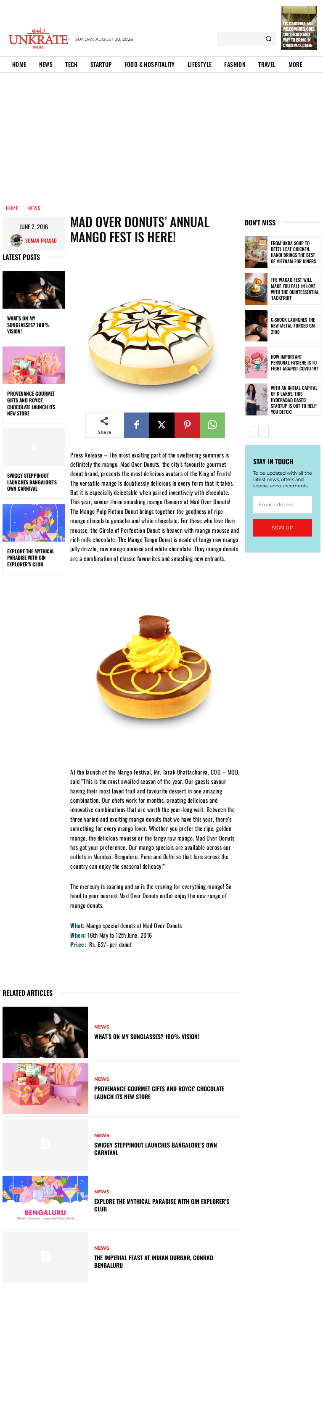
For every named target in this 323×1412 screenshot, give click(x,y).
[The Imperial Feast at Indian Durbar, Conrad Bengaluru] (45, 1257)
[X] (162, 425)
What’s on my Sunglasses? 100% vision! (28, 325)
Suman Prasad (41, 240)
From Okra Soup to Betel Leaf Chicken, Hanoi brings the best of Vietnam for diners (293, 252)
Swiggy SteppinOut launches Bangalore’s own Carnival (32, 482)
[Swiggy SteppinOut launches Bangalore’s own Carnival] (34, 447)
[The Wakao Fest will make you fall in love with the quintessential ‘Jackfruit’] (256, 289)
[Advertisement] (161, 136)
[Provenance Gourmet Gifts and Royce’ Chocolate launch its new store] (34, 365)
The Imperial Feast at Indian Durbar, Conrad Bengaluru (153, 1261)
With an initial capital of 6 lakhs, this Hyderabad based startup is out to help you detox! (294, 399)
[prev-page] (250, 431)
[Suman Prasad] (17, 240)
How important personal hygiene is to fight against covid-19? (294, 362)
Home (12, 208)
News (34, 208)
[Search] (268, 39)
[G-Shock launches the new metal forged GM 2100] (256, 326)
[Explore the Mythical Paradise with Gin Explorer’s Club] (34, 523)
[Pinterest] (187, 425)
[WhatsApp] (212, 425)
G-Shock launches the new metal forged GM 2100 (293, 325)
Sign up (283, 527)
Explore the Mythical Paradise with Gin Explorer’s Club (30, 557)
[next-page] (263, 431)
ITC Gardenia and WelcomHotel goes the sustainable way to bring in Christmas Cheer (298, 34)
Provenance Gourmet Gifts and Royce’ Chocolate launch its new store (31, 403)
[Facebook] (136, 425)
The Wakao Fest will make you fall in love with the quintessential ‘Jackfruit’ (295, 288)
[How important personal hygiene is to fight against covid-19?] (256, 362)
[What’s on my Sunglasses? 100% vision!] (34, 290)
